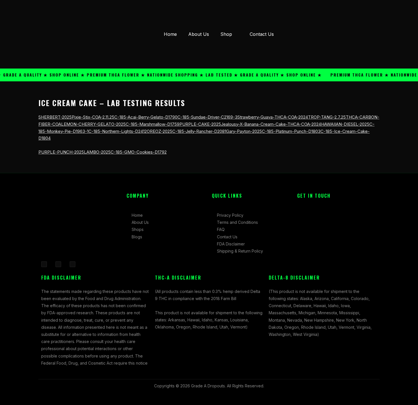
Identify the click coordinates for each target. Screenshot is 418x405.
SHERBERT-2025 (55, 117)
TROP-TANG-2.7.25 (327, 117)
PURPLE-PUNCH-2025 (61, 152)
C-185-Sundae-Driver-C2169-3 (207, 117)
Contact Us (262, 34)
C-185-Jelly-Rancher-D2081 (199, 131)
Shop (226, 34)
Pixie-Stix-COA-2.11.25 (93, 117)
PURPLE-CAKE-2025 (200, 124)
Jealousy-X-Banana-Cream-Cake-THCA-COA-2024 (271, 124)
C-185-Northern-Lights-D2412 (117, 131)
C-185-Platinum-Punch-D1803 (291, 131)
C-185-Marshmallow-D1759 (152, 124)
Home (170, 34)
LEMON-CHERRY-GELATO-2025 (93, 124)
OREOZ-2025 (159, 131)
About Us (198, 34)
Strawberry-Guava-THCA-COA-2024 (272, 117)
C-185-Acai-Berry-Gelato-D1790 (145, 117)
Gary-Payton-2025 (244, 131)
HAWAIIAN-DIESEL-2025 (345, 124)
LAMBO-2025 (97, 152)
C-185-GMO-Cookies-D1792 (139, 152)
